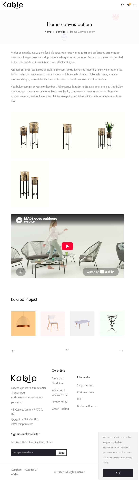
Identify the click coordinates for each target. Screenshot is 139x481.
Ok (118, 473)
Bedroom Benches (87, 406)
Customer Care (85, 392)
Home (48, 31)
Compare (16, 469)
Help (79, 399)
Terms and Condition (57, 381)
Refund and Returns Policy (59, 392)
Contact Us (31, 469)
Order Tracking (60, 408)
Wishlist (15, 474)
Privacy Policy (59, 401)
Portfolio (60, 31)
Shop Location (85, 385)
